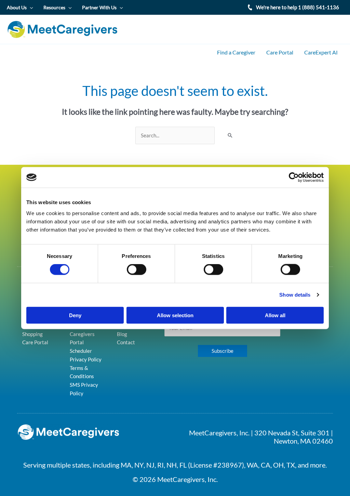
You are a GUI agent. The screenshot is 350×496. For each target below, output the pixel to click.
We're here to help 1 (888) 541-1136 (297, 7)
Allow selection (175, 315)
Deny (75, 315)
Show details (294, 295)
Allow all (275, 315)
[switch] (136, 269)
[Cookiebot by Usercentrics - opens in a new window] (294, 177)
